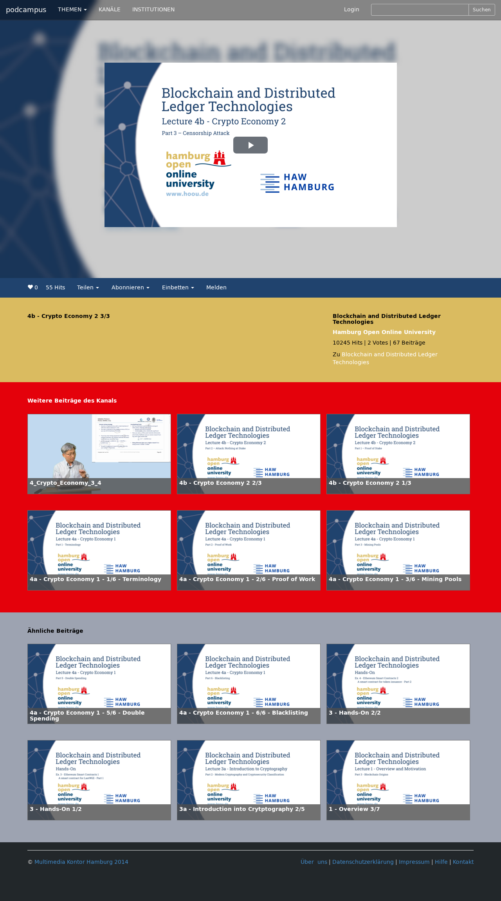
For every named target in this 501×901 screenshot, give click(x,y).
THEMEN (70, 9)
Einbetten (176, 287)
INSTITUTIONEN (153, 9)
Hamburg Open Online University (384, 332)
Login (351, 9)
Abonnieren (129, 287)
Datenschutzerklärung (363, 862)
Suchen (482, 10)
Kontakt (463, 862)
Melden (216, 287)
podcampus (26, 9)
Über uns (314, 862)
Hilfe (441, 862)
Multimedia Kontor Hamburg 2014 (81, 862)
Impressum (414, 862)
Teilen (86, 287)
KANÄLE (110, 9)
